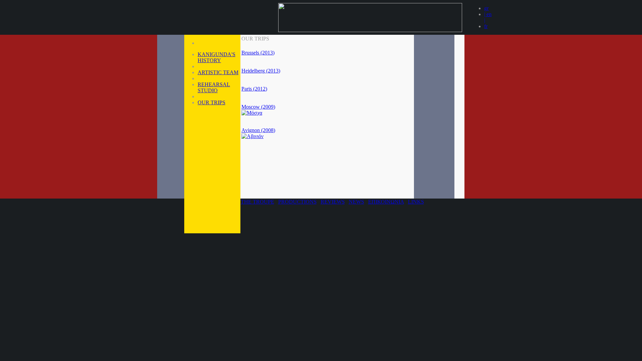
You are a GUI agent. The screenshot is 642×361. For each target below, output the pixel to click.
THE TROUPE (257, 202)
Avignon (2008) (258, 130)
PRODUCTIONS (297, 202)
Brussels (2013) (258, 52)
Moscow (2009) (258, 107)
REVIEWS (333, 202)
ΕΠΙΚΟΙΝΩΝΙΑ (386, 202)
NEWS (356, 202)
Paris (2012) (254, 89)
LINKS (416, 202)
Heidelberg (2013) (260, 71)
